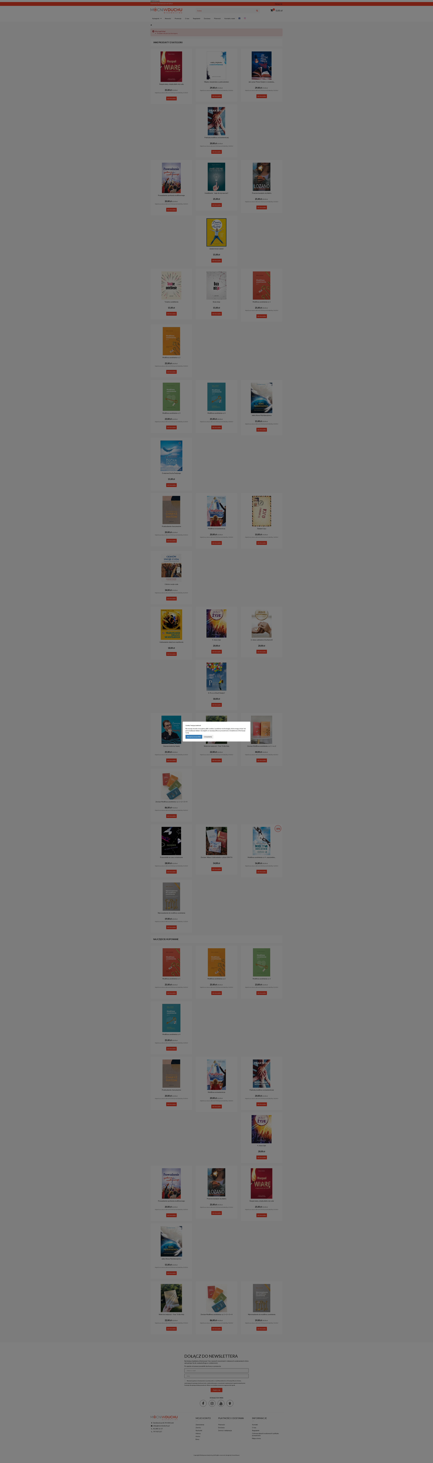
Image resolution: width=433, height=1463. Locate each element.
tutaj (187, 733)
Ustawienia (208, 737)
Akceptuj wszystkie (194, 737)
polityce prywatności (221, 731)
